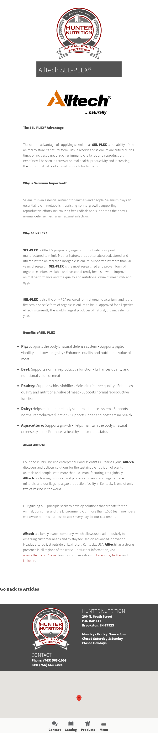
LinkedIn (29, 560)
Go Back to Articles (19, 589)
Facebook (103, 555)
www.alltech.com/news (39, 555)
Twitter (116, 555)
